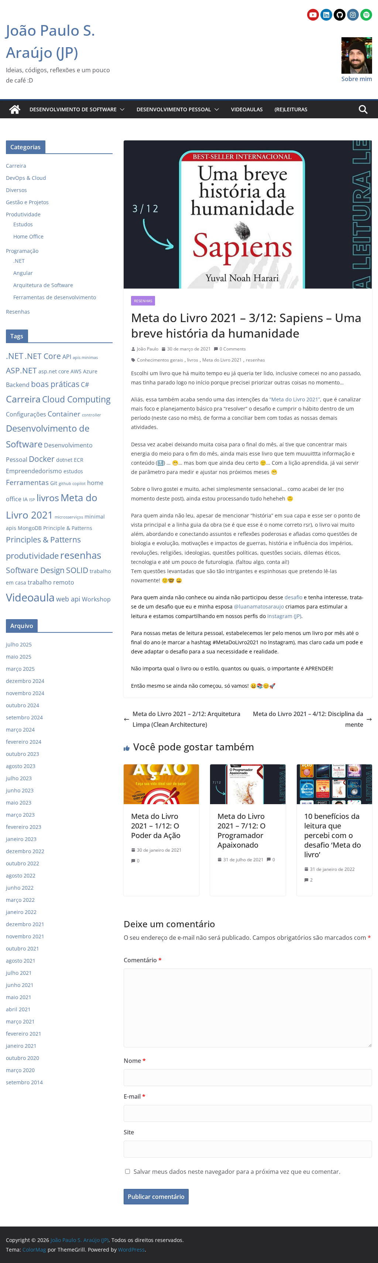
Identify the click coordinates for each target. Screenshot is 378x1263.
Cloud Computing (76, 399)
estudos (73, 471)
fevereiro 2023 (23, 826)
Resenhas (143, 300)
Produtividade (23, 214)
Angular (23, 272)
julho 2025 (19, 644)
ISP (32, 499)
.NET (19, 260)
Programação (22, 250)
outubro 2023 (22, 753)
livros (192, 360)
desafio (293, 597)
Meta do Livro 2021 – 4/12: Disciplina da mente (308, 719)
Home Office (28, 236)
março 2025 (20, 668)
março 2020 (20, 1070)
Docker (42, 459)
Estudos (23, 224)
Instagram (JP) (284, 616)
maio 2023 (18, 802)
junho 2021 (20, 984)
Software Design (35, 570)
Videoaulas (247, 109)
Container (64, 414)
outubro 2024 (22, 705)
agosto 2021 (20, 960)
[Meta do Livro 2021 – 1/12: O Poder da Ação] (161, 769)
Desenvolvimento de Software (73, 109)
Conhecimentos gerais (160, 360)
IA (25, 499)
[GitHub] (340, 15)
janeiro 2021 (21, 1045)
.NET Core (43, 356)
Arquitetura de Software (43, 285)
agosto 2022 (20, 875)
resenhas (255, 360)
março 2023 (20, 814)
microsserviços (69, 517)
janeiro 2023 (21, 838)
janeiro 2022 (21, 911)
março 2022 (20, 899)
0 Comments (233, 349)
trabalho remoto (51, 582)
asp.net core (53, 371)
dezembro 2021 (25, 924)
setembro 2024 (24, 717)
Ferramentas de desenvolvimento (54, 297)
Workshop (96, 599)
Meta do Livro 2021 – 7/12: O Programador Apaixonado (241, 830)
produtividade (32, 555)
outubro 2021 (22, 948)
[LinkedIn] (326, 15)
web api (68, 598)
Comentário (143, 960)
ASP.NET (21, 370)
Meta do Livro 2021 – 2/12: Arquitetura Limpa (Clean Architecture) (186, 719)
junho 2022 (20, 887)
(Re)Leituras (291, 109)
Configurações (26, 414)
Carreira (16, 165)
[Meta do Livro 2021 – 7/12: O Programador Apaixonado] (247, 769)
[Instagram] (353, 15)
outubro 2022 (22, 863)
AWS (76, 371)
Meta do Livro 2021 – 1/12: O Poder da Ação (156, 825)
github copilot (72, 483)
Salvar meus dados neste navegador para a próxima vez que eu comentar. (237, 1172)
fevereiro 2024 (23, 741)
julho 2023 (19, 778)
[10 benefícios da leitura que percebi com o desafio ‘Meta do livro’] (334, 769)
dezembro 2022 (25, 851)
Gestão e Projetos (27, 202)
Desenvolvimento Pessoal (174, 109)
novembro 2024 (25, 693)
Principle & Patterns (67, 527)
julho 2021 (19, 972)
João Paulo (147, 349)
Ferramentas (27, 482)
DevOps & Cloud (26, 177)
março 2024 (20, 729)
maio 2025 (18, 656)
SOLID (77, 570)
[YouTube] (313, 15)
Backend (18, 385)
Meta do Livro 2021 (222, 360)
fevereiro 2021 (23, 1033)
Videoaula (30, 597)
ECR (78, 459)
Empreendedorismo (34, 471)
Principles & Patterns (43, 539)
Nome (135, 1061)
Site (129, 1132)
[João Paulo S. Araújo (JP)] (15, 109)
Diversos (16, 189)
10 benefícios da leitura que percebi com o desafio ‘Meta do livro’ (332, 835)
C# (85, 384)
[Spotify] (366, 15)
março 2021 (20, 1021)
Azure (90, 371)
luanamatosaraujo (262, 606)
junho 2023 (20, 790)
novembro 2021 (25, 936)
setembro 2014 (24, 1082)
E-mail (134, 1096)
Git (53, 482)
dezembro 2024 (25, 680)
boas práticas (55, 384)
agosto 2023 (20, 766)
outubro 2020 (22, 1057)
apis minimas (85, 357)
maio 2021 (18, 997)
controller (91, 415)
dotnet (64, 459)
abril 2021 (18, 1009)
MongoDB (30, 527)
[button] (121, 109)
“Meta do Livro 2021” (294, 399)
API (66, 357)
